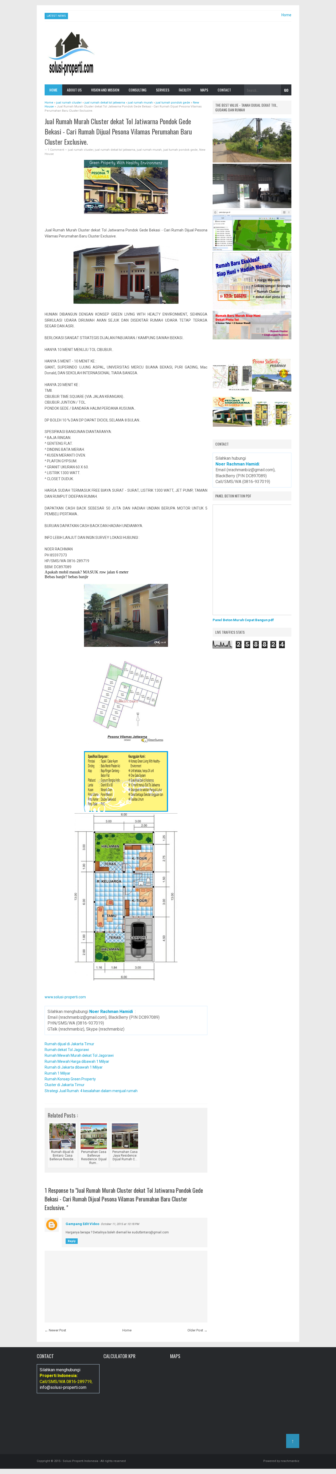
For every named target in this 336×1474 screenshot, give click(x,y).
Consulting (137, 90)
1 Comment (56, 149)
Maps (204, 90)
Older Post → (197, 1330)
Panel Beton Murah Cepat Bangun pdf (243, 620)
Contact (224, 90)
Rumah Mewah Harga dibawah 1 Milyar (77, 1061)
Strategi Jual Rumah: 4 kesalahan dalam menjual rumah (91, 1091)
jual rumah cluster (80, 149)
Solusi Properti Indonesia (80, 1461)
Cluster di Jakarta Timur (65, 1085)
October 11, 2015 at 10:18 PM (120, 1224)
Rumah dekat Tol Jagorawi (67, 1050)
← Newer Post (55, 1330)
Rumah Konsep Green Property (70, 1079)
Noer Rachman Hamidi (111, 1011)
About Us (74, 90)
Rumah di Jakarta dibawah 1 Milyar (74, 1067)
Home (286, 15)
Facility (185, 90)
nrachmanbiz (290, 1461)
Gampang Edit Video (82, 1224)
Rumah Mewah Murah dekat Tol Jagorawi (79, 1055)
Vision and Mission (105, 90)
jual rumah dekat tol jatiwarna (115, 149)
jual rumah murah (149, 149)
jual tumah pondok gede (180, 149)
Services (162, 90)
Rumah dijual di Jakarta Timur (69, 1044)
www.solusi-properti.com (65, 997)
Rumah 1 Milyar (57, 1073)
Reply (72, 1241)
